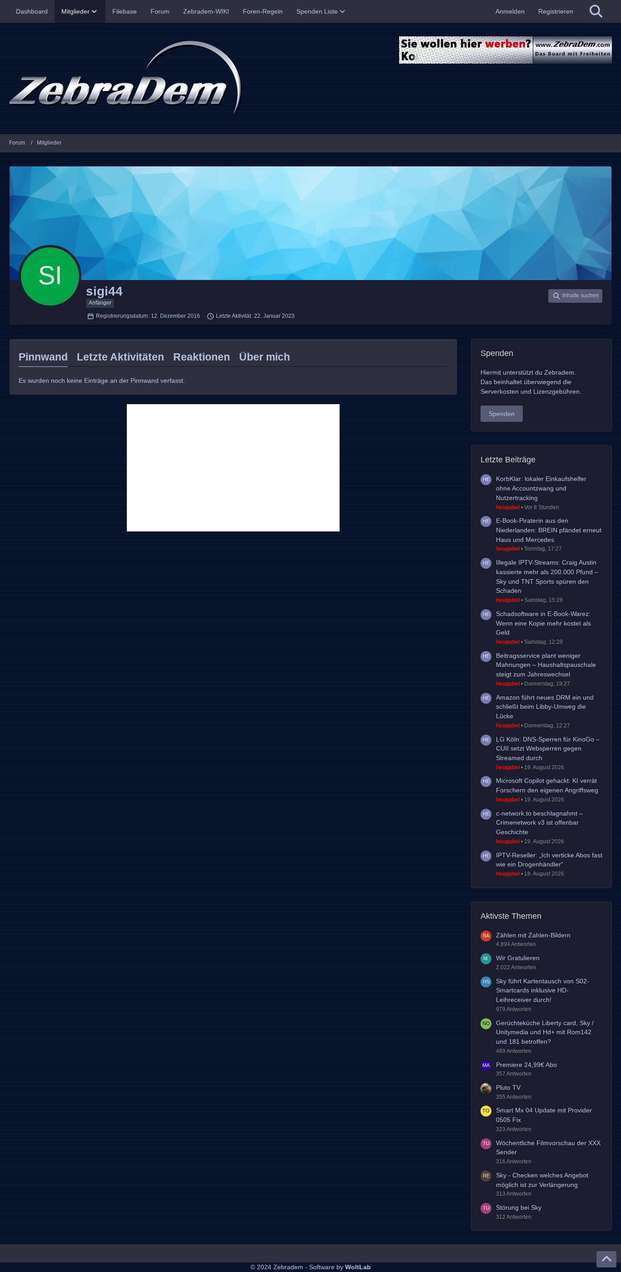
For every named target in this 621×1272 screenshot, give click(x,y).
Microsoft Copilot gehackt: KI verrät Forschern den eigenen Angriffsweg (547, 785)
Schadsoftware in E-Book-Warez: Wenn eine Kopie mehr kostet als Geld (543, 623)
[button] (575, 296)
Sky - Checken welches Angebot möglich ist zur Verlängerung (542, 1180)
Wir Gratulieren (518, 958)
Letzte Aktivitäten (120, 357)
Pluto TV (508, 1087)
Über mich (264, 357)
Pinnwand (43, 357)
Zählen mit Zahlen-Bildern (533, 935)
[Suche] (596, 11)
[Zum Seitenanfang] (606, 1259)
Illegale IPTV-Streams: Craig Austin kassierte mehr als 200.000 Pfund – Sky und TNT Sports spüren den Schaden (547, 576)
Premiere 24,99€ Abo (526, 1064)
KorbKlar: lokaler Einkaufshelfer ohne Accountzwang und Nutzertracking (541, 488)
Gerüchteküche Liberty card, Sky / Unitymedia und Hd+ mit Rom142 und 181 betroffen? (545, 1032)
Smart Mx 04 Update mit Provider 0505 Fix (544, 1115)
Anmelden (510, 11)
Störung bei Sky (518, 1207)
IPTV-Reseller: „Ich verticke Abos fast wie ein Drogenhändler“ (549, 859)
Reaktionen (201, 357)
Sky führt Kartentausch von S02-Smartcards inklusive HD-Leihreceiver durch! (542, 990)
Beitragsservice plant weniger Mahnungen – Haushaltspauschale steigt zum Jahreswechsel (546, 665)
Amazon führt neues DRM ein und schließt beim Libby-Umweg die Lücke (545, 707)
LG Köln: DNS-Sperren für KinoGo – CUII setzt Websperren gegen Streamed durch (548, 748)
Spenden (502, 413)
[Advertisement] (233, 467)
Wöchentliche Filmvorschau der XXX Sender (548, 1147)
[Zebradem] (310, 78)
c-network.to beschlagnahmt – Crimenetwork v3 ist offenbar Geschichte (539, 823)
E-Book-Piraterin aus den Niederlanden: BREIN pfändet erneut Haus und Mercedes (548, 530)
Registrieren (555, 11)
